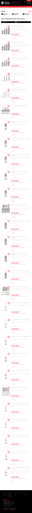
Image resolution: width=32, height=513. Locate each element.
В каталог (29, 0)
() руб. (24, 6)
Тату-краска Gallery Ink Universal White (18, 89)
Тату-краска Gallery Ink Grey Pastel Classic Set (19, 286)
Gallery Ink (18, 64)
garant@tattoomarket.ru (7, 503)
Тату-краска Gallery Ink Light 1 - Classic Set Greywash (21, 138)
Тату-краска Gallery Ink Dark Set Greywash (19, 204)
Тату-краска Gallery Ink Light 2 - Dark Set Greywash (20, 220)
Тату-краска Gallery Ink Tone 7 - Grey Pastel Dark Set (20, 451)
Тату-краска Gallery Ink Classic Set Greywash (19, 105)
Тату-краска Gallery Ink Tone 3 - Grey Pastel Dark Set (20, 419)
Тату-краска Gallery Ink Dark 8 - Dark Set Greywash (20, 270)
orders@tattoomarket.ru (7, 502)
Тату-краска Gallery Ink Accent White (18, 73)
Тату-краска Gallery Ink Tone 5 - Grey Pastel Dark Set (20, 435)
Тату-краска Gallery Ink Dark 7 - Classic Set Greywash (21, 188)
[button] (30, 11)
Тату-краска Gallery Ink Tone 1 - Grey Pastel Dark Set (20, 403)
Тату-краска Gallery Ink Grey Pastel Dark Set (19, 387)
